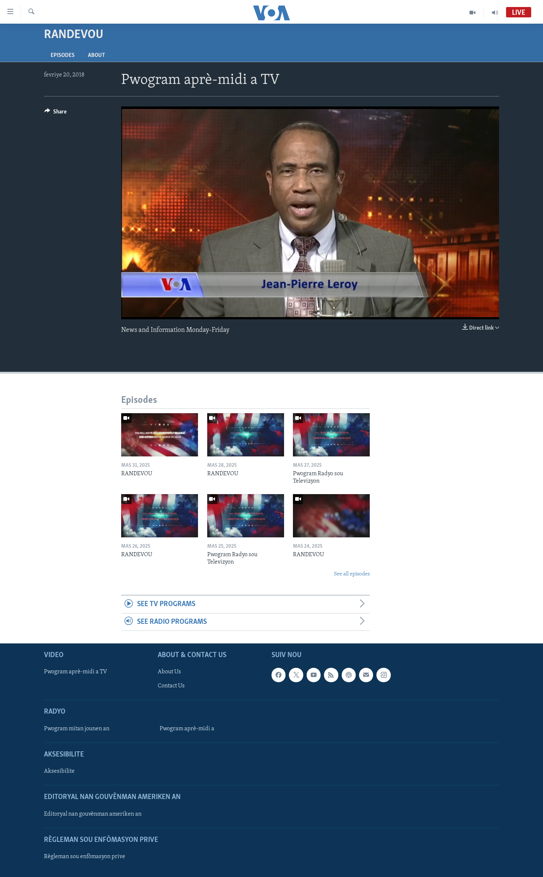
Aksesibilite (59, 771)
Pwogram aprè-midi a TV (75, 672)
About (96, 55)
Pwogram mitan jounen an (76, 729)
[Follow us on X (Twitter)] (296, 675)
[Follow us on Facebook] (279, 675)
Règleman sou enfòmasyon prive (84, 857)
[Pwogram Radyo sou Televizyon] (331, 434)
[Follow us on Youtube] (314, 675)
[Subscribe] (366, 675)
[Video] (472, 12)
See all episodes (352, 574)
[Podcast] (349, 675)
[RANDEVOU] (159, 434)
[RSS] (331, 675)
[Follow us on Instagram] (383, 675)
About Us (169, 672)
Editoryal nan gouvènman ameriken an (92, 814)
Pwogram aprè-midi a (187, 729)
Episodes (63, 55)
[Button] (55, 113)
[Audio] (495, 12)
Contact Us (171, 686)
